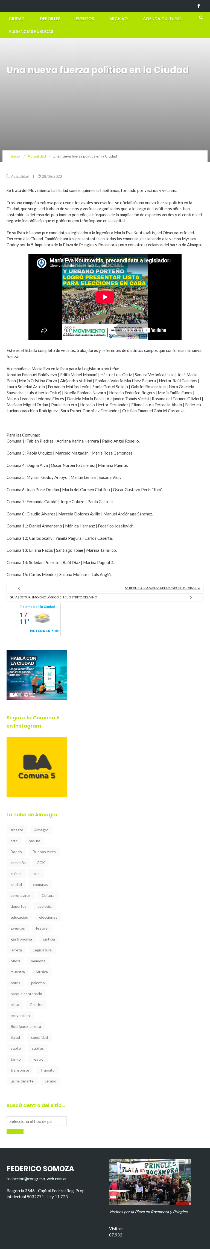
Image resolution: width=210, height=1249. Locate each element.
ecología (44, 906)
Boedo (16, 851)
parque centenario (26, 993)
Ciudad (17, 19)
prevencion (20, 1015)
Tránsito (47, 1070)
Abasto (17, 829)
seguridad (39, 1037)
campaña (18, 862)
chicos (16, 873)
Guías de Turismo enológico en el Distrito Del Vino (53, 597)
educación (19, 917)
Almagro (41, 829)
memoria (38, 961)
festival (42, 928)
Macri (15, 961)
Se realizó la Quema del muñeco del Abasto (162, 588)
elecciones (48, 917)
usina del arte (22, 1081)
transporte (20, 1070)
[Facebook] (198, 6)
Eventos (85, 19)
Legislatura (42, 950)
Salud (15, 1037)
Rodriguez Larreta (26, 1026)
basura (34, 840)
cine (36, 873)
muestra (18, 971)
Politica (36, 1004)
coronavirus (21, 895)
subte (16, 1048)
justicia (49, 939)
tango (16, 1059)
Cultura (48, 895)
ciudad (16, 884)
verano (50, 1081)
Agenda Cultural (162, 19)
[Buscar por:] (37, 1121)
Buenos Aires (44, 851)
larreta (16, 950)
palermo (38, 982)
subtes (38, 1048)
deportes (19, 906)
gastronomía (21, 939)
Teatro (37, 1059)
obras (15, 982)
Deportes (50, 19)
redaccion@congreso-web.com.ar (37, 1178)
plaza (15, 1004)
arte (14, 840)
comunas (40, 884)
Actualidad (20, 176)
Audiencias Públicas (31, 31)
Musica (42, 971)
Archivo (118, 19)
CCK (41, 862)
